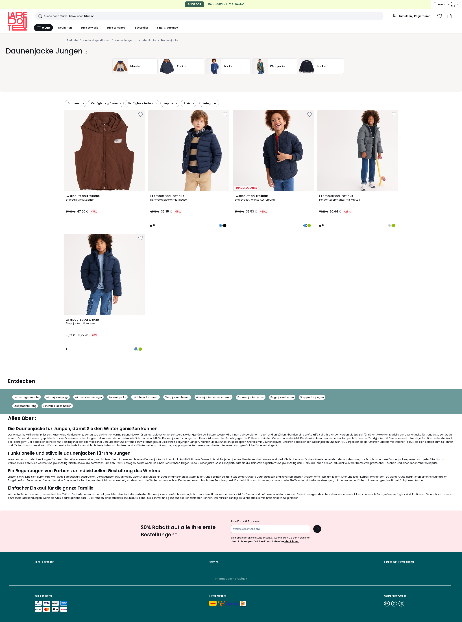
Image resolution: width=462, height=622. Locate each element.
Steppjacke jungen (312, 397)
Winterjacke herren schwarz (213, 397)
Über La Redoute (44, 562)
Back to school (116, 27)
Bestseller (141, 27)
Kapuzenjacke (117, 397)
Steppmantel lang (25, 406)
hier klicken (291, 541)
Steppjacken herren (177, 397)
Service (213, 562)
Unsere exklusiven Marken (399, 562)
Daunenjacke (169, 40)
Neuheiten (65, 27)
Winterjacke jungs (57, 397)
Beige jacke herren (282, 397)
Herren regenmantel (26, 397)
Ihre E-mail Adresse (245, 521)
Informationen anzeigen (231, 578)
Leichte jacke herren (145, 397)
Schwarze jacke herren (57, 406)
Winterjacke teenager (88, 397)
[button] (449, 16)
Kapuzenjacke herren (250, 397)
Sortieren (74, 103)
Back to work (89, 27)
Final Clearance (167, 27)
